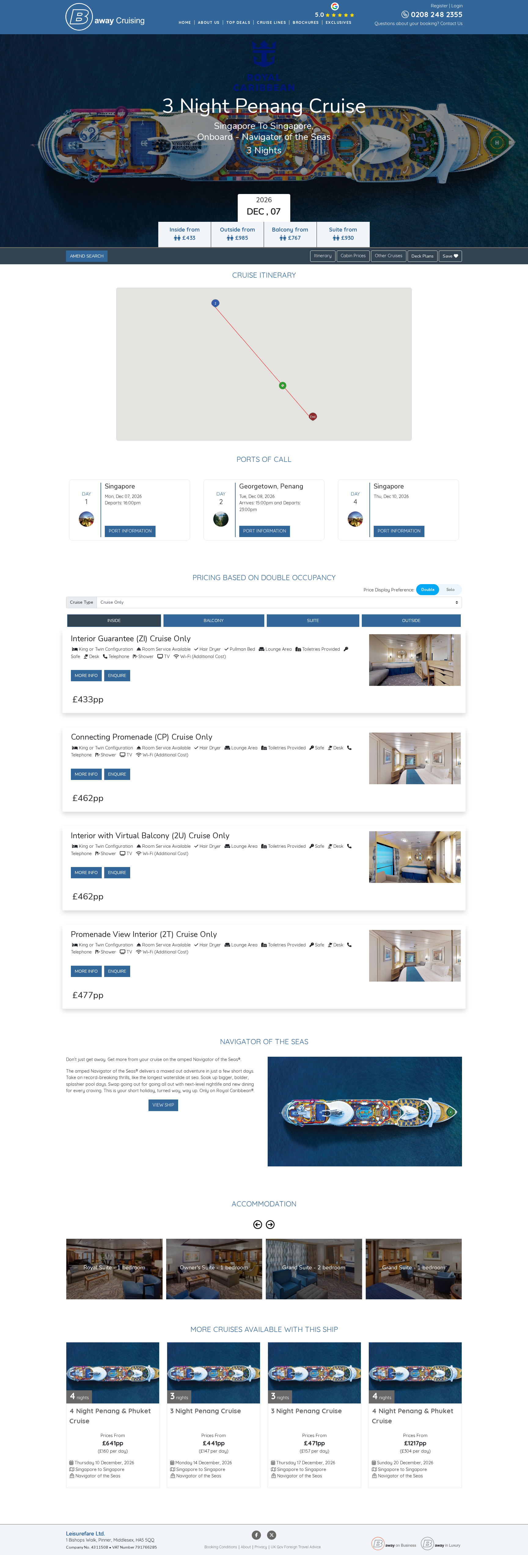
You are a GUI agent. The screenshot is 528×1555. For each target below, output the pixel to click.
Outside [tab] (411, 620)
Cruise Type (81, 602)
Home (185, 23)
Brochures (306, 23)
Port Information (130, 531)
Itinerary (323, 256)
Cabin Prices (353, 256)
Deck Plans (423, 256)
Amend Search (87, 256)
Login (457, 6)
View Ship (163, 1105)
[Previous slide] (257, 1225)
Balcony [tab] (214, 620)
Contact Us (451, 24)
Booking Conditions (220, 1547)
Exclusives (339, 23)
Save (448, 256)
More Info (86, 675)
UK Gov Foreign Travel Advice (296, 1547)
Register (439, 6)
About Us (209, 23)
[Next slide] (270, 1225)
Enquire (117, 675)
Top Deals (238, 23)
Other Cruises (388, 256)
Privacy (261, 1547)
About (246, 1547)
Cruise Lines (271, 23)
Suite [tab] (313, 620)
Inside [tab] (114, 620)
